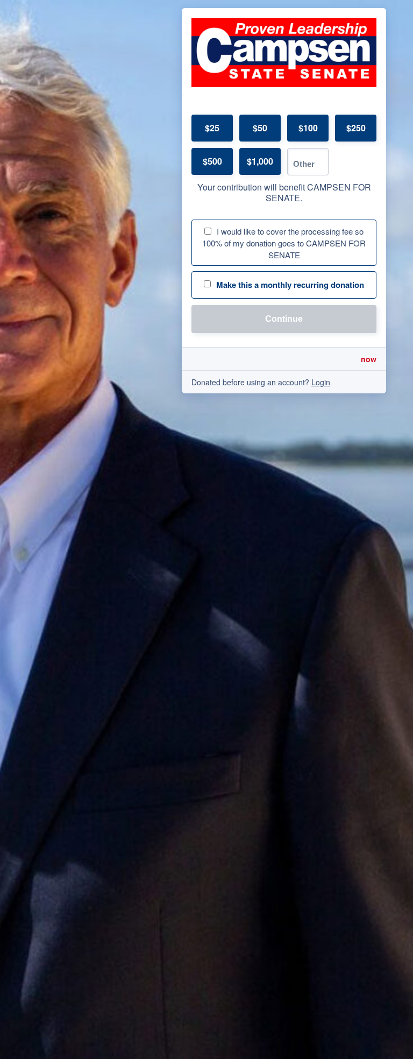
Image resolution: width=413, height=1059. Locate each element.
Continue (284, 318)
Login (320, 382)
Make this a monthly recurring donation (290, 285)
